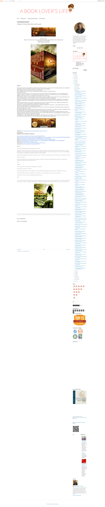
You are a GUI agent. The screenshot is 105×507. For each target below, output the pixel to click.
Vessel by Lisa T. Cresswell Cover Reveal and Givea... (80, 153)
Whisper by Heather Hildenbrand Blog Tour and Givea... (80, 103)
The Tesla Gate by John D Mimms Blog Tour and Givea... (80, 222)
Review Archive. (23, 18)
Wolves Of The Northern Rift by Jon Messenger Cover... (80, 96)
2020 (75, 74)
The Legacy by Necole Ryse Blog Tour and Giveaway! (80, 165)
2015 (75, 81)
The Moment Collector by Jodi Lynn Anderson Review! (80, 255)
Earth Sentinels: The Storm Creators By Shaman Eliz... (80, 128)
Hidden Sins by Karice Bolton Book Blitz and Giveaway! (80, 236)
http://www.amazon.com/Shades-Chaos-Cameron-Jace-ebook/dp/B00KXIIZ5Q (30, 136)
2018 (75, 77)
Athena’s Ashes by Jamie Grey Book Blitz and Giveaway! (80, 101)
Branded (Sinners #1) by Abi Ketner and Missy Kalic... (80, 262)
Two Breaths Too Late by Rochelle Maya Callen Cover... (80, 248)
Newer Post (19, 249)
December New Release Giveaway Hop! (84, 465)
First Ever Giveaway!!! (84, 453)
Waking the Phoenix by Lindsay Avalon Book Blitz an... (80, 117)
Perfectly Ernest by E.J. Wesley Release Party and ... (80, 108)
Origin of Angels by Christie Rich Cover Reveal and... (80, 266)
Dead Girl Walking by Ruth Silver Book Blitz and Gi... (80, 132)
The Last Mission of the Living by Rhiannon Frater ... (80, 124)
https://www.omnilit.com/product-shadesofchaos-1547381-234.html (34, 142)
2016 (75, 80)
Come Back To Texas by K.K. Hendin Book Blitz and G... (81, 163)
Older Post (68, 249)
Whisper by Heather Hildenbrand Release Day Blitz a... (80, 200)
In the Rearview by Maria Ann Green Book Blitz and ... (80, 134)
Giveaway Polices (42, 18)
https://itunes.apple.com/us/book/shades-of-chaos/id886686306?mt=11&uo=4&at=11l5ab (35, 138)
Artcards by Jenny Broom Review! (80, 141)
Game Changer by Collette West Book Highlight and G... (80, 268)
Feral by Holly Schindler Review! (80, 142)
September (77, 88)
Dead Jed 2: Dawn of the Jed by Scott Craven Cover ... (81, 225)
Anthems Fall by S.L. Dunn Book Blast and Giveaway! (80, 232)
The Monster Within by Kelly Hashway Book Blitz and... (79, 194)
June (76, 272)
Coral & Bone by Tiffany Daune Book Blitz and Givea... (81, 115)
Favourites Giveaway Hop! (84, 442)
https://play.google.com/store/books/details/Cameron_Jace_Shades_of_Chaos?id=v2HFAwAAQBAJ (37, 139)
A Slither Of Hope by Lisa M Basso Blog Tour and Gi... (80, 196)
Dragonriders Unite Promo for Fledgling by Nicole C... (79, 167)
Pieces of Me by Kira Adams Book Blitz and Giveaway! (80, 94)
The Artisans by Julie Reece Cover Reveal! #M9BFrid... (80, 105)
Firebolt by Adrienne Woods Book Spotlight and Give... (80, 245)
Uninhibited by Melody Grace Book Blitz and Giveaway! (80, 238)
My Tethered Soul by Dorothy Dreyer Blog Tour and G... (81, 149)
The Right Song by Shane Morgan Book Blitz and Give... (80, 192)
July (75, 270)
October (76, 87)
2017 (75, 78)
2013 (75, 281)
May (75, 273)
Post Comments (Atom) (25, 251)
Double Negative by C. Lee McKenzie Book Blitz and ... (79, 160)
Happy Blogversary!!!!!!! (78, 178)
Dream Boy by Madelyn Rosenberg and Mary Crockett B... (80, 212)
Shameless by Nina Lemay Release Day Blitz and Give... (80, 177)
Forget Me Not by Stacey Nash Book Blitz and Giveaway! (80, 250)
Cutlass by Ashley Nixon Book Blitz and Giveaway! (80, 220)
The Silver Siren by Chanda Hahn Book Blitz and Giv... (80, 214)
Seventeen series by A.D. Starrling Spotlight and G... (80, 216)
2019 (75, 75)
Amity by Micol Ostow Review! (79, 130)
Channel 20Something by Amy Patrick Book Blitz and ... (80, 187)
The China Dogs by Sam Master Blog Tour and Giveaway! (81, 137)
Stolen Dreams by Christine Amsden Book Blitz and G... (80, 234)
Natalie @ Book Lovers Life (78, 486)
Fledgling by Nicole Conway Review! (81, 198)
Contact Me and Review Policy (33, 18)
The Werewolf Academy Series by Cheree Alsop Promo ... (80, 144)
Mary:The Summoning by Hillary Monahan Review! (80, 112)
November (76, 85)
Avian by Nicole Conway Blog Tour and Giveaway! (80, 92)
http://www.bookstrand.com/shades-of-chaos (29, 141)
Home (18, 18)
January (76, 279)
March (76, 276)
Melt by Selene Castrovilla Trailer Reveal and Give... (80, 151)
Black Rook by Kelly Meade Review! (80, 218)
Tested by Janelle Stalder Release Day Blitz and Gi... (80, 126)
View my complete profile (77, 495)
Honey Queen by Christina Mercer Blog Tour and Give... (80, 241)
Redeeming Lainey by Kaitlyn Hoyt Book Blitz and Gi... (80, 209)
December (76, 84)
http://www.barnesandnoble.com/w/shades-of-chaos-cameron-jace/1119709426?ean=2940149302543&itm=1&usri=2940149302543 (42, 140)
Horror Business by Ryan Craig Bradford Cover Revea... (80, 189)
